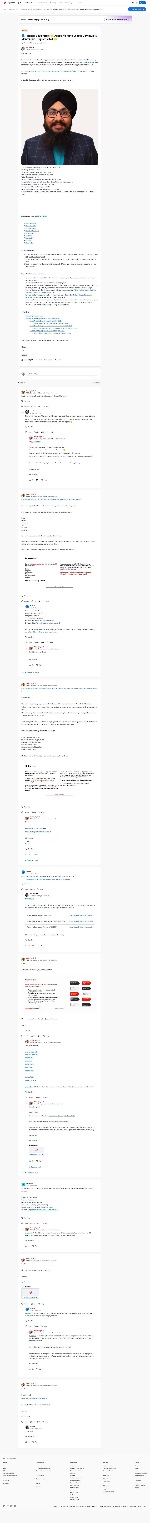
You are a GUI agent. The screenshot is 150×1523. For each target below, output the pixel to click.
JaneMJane (33, 411)
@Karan (28, 240)
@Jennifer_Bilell (31, 226)
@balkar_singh (34, 876)
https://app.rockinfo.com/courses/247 (81, 915)
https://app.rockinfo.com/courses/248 (81, 927)
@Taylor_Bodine (31, 228)
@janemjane (35, 442)
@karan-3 (30, 899)
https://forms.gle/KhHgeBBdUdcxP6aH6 (62, 1116)
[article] (59, 399)
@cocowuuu (29, 233)
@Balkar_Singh (88, 62)
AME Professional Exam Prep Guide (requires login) (51, 323)
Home (4, 9)
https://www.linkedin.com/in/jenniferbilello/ (43, 1210)
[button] (137, 9)
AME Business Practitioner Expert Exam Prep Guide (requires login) (56, 328)
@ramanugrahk (31, 223)
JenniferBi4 (29, 1183)
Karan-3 (32, 605)
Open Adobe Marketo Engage (117, 19)
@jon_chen (25, 876)
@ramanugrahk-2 (27, 499)
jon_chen (29, 47)
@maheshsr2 (29, 1071)
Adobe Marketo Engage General (42, 9)
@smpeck (29, 236)
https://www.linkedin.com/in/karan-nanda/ (46, 623)
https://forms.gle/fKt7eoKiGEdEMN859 (34, 1398)
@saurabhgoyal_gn (59, 499)
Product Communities (13, 9)
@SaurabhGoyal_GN (32, 231)
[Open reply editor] (59, 373)
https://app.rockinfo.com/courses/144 (81, 921)
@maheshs (29, 243)
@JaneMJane (30, 238)
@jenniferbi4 (37, 499)
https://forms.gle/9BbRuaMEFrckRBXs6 (38, 832)
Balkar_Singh (30, 391)
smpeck (32, 1426)
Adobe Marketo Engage (27, 9)
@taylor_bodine (47, 499)
